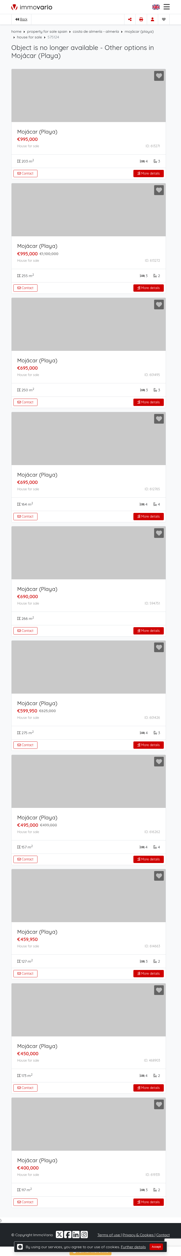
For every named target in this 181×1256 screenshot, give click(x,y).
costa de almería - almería (96, 31)
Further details (133, 1246)
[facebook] (68, 1236)
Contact (27, 173)
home (16, 31)
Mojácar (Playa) (37, 131)
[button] (156, 7)
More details (150, 173)
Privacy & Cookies (139, 1234)
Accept (156, 1246)
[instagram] (84, 1236)
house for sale (29, 37)
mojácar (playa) (139, 31)
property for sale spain (47, 31)
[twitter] (60, 1236)
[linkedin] (76, 1236)
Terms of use (109, 1234)
